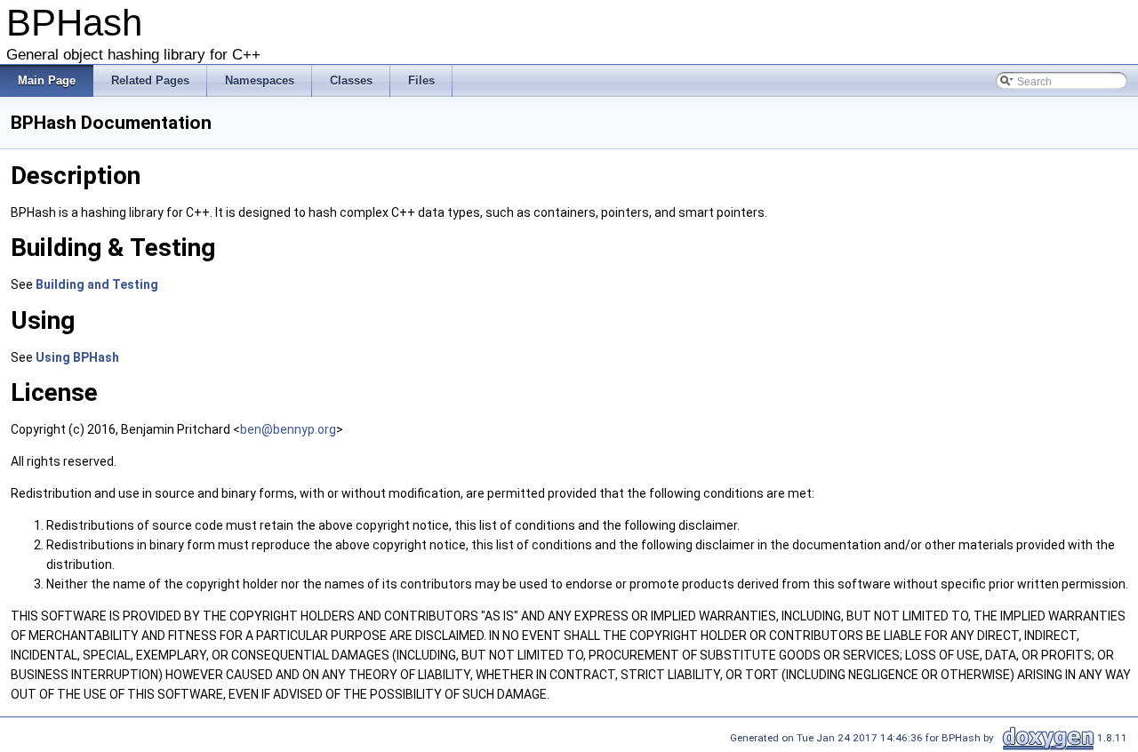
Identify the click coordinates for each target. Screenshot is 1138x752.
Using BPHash (77, 357)
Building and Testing (97, 284)
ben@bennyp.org (288, 429)
